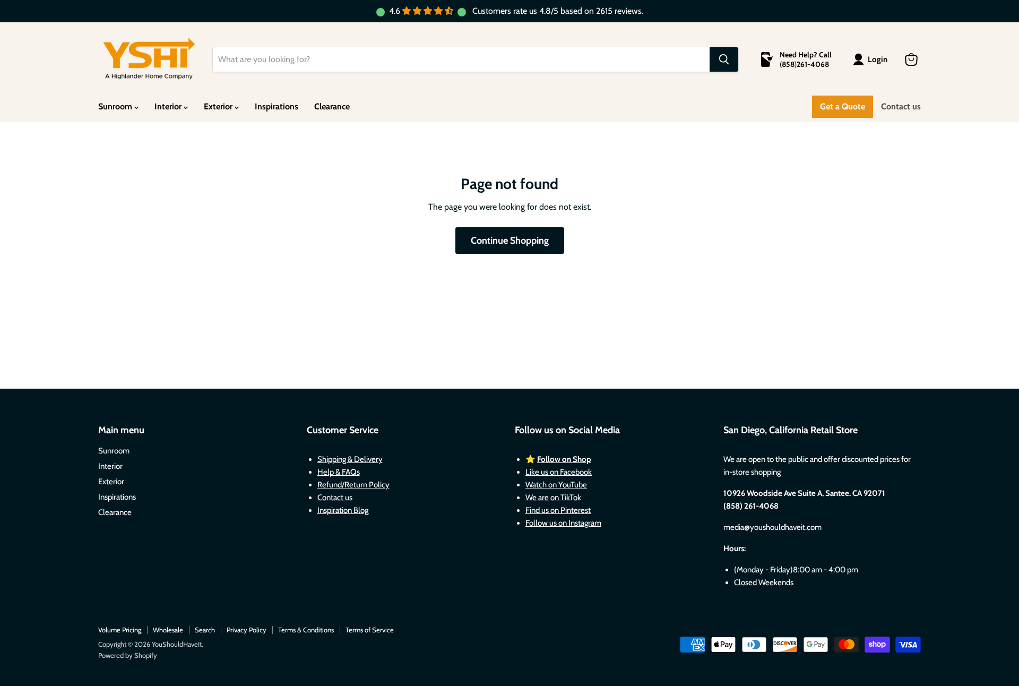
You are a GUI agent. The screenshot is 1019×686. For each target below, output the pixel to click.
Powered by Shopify (127, 655)
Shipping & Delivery (350, 459)
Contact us (901, 106)
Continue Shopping (510, 240)
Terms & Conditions (306, 629)
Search (205, 629)
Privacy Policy (246, 629)
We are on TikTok (553, 497)
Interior (169, 106)
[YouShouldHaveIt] (149, 59)
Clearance (332, 106)
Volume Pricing (119, 629)
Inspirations (276, 106)
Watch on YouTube (556, 485)
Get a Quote (842, 106)
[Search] (724, 59)
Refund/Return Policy (353, 485)
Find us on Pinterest (558, 510)
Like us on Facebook (558, 472)
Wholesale (168, 629)
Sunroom (116, 106)
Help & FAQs (338, 472)
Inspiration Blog (342, 510)
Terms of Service (370, 629)
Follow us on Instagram (563, 523)
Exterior (219, 106)
